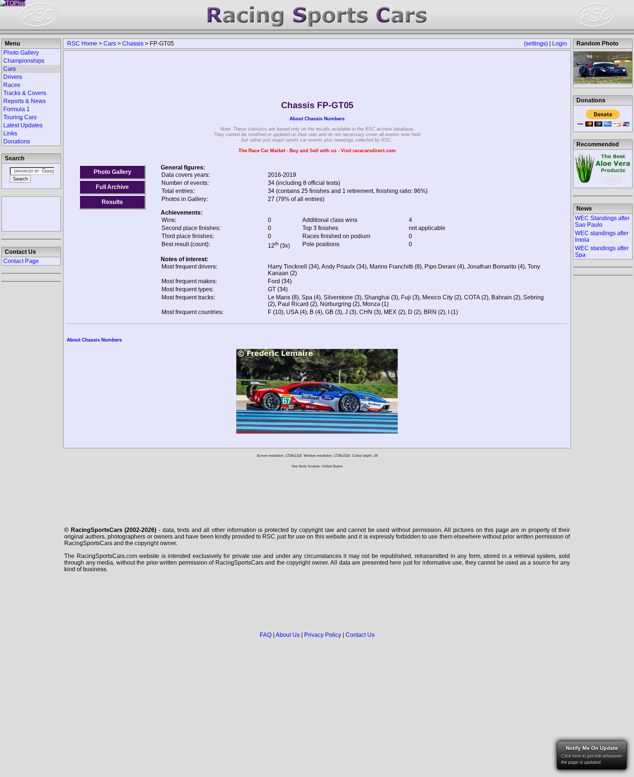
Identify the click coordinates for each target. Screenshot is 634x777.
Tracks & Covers (24, 93)
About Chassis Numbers (317, 118)
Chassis (132, 43)
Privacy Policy (322, 635)
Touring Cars (20, 117)
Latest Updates (23, 125)
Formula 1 (16, 109)
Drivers (12, 77)
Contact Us (360, 635)
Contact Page (21, 261)
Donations (16, 141)
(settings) (536, 43)
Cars (109, 43)
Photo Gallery (112, 172)
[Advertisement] (31, 213)
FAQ (266, 635)
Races (11, 85)
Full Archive (112, 187)
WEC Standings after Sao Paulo (602, 221)
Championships (23, 61)
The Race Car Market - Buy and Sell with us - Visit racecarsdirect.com (317, 150)
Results (112, 202)
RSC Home (82, 43)
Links (10, 133)
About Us (288, 635)
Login (559, 43)
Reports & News (24, 101)
